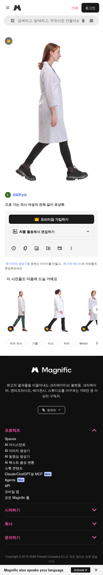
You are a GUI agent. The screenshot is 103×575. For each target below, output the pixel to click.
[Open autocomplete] (10, 20)
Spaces (10, 438)
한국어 (51, 410)
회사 (8, 523)
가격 (74, 7)
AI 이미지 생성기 (16, 263)
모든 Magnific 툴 (17, 497)
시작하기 (12, 510)
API (7, 485)
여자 (66, 343)
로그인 (90, 7)
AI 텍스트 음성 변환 (19, 462)
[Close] (96, 570)
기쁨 (35, 343)
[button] (51, 410)
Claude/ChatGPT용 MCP (28, 473)
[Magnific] (51, 371)
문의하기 (12, 537)
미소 (51, 343)
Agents (14, 479)
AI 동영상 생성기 (17, 456)
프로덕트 (12, 430)
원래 (27, 41)
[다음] (96, 309)
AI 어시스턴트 (15, 444)
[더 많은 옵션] (71, 248)
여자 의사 (16, 343)
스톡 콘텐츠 (14, 468)
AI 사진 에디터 (72, 263)
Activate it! (80, 570)
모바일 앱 (12, 491)
